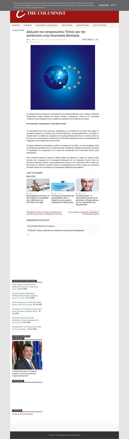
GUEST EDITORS (99, 25)
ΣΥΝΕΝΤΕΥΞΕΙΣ (18, 30)
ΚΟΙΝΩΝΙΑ (28, 25)
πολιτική (52, 39)
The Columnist (62, 435)
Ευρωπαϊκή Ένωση (39, 39)
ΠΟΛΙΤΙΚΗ (16, 25)
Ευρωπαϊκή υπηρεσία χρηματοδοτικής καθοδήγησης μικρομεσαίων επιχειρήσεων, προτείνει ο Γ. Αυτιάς (25, 296)
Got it (113, 5)
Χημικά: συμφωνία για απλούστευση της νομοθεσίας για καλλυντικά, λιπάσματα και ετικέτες (25, 287)
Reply (29, 39)
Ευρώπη (47, 39)
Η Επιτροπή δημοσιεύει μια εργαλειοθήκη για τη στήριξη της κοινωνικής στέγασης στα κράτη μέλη (62, 199)
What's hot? (63, 39)
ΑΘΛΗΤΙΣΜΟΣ (67, 25)
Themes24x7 (76, 435)
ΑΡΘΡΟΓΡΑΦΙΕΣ (82, 25)
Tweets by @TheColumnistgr (22, 414)
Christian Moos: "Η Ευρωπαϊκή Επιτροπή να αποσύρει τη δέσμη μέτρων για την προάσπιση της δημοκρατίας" (87, 200)
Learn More (104, 5)
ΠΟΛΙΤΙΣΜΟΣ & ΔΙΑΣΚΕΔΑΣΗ (47, 25)
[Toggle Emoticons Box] (28, 235)
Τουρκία (57, 39)
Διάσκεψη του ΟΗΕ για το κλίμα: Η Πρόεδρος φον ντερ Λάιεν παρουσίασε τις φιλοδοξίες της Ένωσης (44, 213)
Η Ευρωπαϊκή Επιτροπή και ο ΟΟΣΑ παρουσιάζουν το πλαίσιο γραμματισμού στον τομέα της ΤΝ (25, 320)
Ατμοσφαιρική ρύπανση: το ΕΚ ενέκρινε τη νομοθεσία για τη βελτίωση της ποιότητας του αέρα (38, 199)
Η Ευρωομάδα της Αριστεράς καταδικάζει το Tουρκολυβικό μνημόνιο (83, 213)
